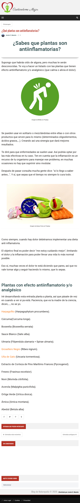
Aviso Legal (7, 500)
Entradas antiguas (69, 434)
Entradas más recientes (13, 434)
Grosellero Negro (11, 349)
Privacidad (26, 500)
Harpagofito (8, 311)
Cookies (17, 500)
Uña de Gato (8, 356)
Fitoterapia (7, 24)
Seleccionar (7, 485)
